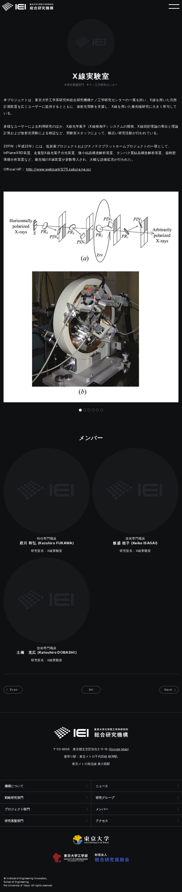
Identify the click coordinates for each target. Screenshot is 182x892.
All (91, 689)
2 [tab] (84, 410)
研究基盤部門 (75, 84)
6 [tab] (101, 410)
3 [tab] (88, 410)
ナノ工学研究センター (103, 84)
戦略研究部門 (14, 797)
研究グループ (105, 797)
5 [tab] (97, 410)
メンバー (102, 809)
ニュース (102, 786)
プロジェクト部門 (17, 809)
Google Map (119, 749)
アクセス (102, 821)
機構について (14, 786)
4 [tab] (93, 410)
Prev (14, 689)
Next (168, 689)
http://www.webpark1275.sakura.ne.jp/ (58, 169)
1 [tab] (80, 410)
